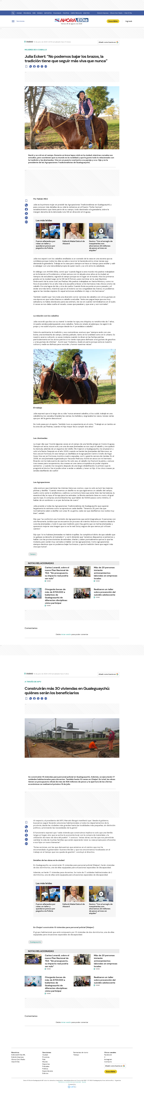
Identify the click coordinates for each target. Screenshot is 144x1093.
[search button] (13, 13)
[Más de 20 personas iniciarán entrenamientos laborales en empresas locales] (82, 571)
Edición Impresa (102, 13)
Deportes (48, 13)
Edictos (86, 13)
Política (66, 13)
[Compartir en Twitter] (38, 66)
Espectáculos (76, 13)
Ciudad (19, 13)
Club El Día (128, 13)
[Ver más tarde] (26, 66)
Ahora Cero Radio (116, 13)
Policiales (57, 13)
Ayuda (84, 1082)
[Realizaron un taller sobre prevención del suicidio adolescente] (82, 593)
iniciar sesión (66, 634)
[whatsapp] (30, 66)
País (34, 13)
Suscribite (113, 21)
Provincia (27, 13)
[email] (42, 66)
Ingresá (129, 21)
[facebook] (34, 66)
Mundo (40, 13)
